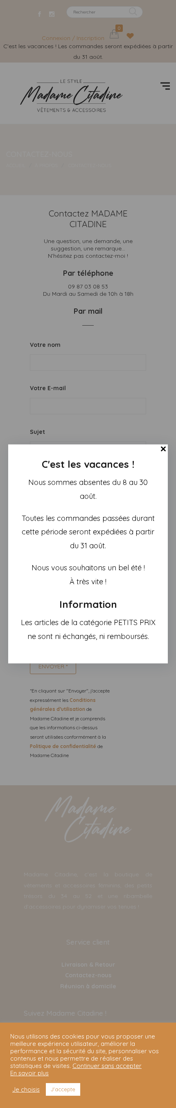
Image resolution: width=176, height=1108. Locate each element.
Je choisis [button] (26, 1089)
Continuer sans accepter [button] (107, 1066)
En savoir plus (29, 1073)
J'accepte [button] (63, 1089)
